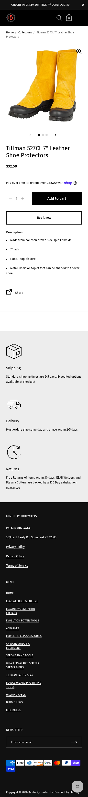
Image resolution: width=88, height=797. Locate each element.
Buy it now (44, 217)
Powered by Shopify (67, 792)
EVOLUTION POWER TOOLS (22, 620)
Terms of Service (17, 565)
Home (10, 32)
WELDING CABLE (16, 694)
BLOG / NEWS (14, 702)
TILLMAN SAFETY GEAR (19, 675)
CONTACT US (13, 710)
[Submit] (74, 742)
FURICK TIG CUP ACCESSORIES (24, 636)
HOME (10, 593)
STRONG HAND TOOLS (19, 655)
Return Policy (15, 556)
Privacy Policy (15, 547)
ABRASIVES (12, 628)
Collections (25, 32)
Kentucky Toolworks (40, 792)
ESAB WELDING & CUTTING (22, 601)
